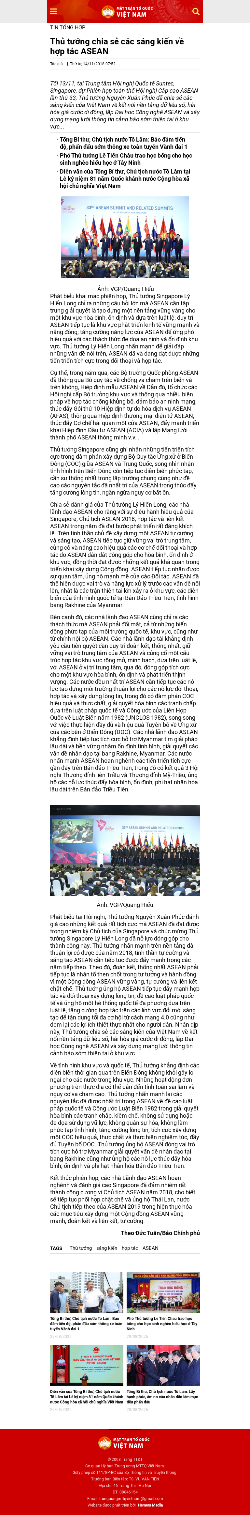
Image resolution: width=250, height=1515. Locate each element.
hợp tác (130, 1248)
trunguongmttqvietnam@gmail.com (131, 1498)
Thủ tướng (81, 1248)
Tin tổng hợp (67, 27)
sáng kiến (106, 1248)
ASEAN (151, 1248)
